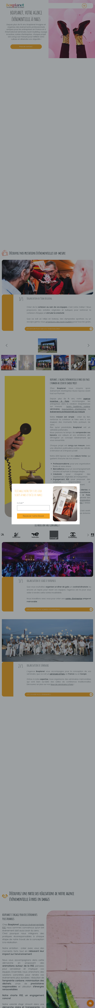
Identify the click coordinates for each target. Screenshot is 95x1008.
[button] (75, 488)
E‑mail (20, 503)
